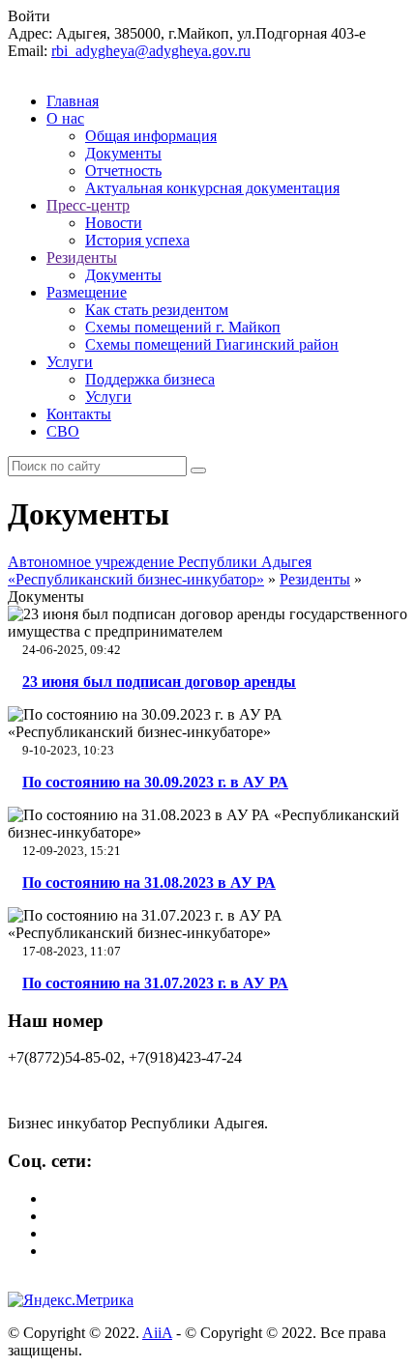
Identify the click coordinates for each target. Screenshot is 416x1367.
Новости (113, 222)
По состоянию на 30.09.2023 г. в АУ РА (155, 782)
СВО (62, 431)
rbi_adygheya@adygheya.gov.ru (151, 51)
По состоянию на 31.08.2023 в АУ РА (149, 882)
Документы (123, 153)
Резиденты (81, 257)
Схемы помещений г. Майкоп (183, 327)
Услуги (69, 362)
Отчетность (123, 170)
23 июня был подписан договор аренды (159, 681)
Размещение (86, 292)
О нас (65, 118)
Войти (29, 16)
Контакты (78, 414)
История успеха (137, 240)
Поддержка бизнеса (150, 379)
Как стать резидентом (156, 309)
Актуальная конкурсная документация (212, 188)
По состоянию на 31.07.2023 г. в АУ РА (155, 983)
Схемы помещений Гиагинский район (212, 344)
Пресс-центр (88, 205)
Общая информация (151, 136)
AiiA (157, 1332)
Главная (72, 101)
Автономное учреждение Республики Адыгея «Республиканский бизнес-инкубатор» (160, 570)
